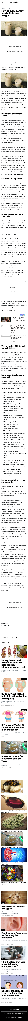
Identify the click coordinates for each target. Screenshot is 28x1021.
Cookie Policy (18, 1013)
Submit (14, 1015)
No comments (12, 18)
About (4, 1013)
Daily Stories (14, 2)
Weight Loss (6, 8)
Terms (23, 1013)
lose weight (11, 637)
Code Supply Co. (19, 1017)
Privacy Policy (10, 1013)
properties (17, 637)
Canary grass (4, 637)
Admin (3, 630)
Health (3, 903)
